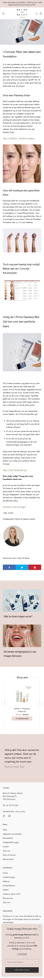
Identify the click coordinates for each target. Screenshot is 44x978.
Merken (6, 889)
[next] (39, 702)
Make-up (6, 881)
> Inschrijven (22, 953)
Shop (15, 470)
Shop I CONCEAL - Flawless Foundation (19, 138)
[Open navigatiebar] (3, 13)
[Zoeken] (37, 13)
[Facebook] (4, 815)
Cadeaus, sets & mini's (11, 894)
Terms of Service (9, 855)
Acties (5, 873)
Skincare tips (8, 898)
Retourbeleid (8, 838)
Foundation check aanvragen (14, 506)
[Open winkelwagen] (41, 13)
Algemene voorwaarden (12, 834)
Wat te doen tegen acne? (18, 616)
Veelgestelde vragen (11, 842)
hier (17, 222)
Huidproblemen (9, 885)
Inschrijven (22, 970)
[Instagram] (9, 815)
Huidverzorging (9, 877)
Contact (6, 846)
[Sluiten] (39, 926)
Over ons (6, 850)
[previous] (4, 702)
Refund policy (8, 859)
